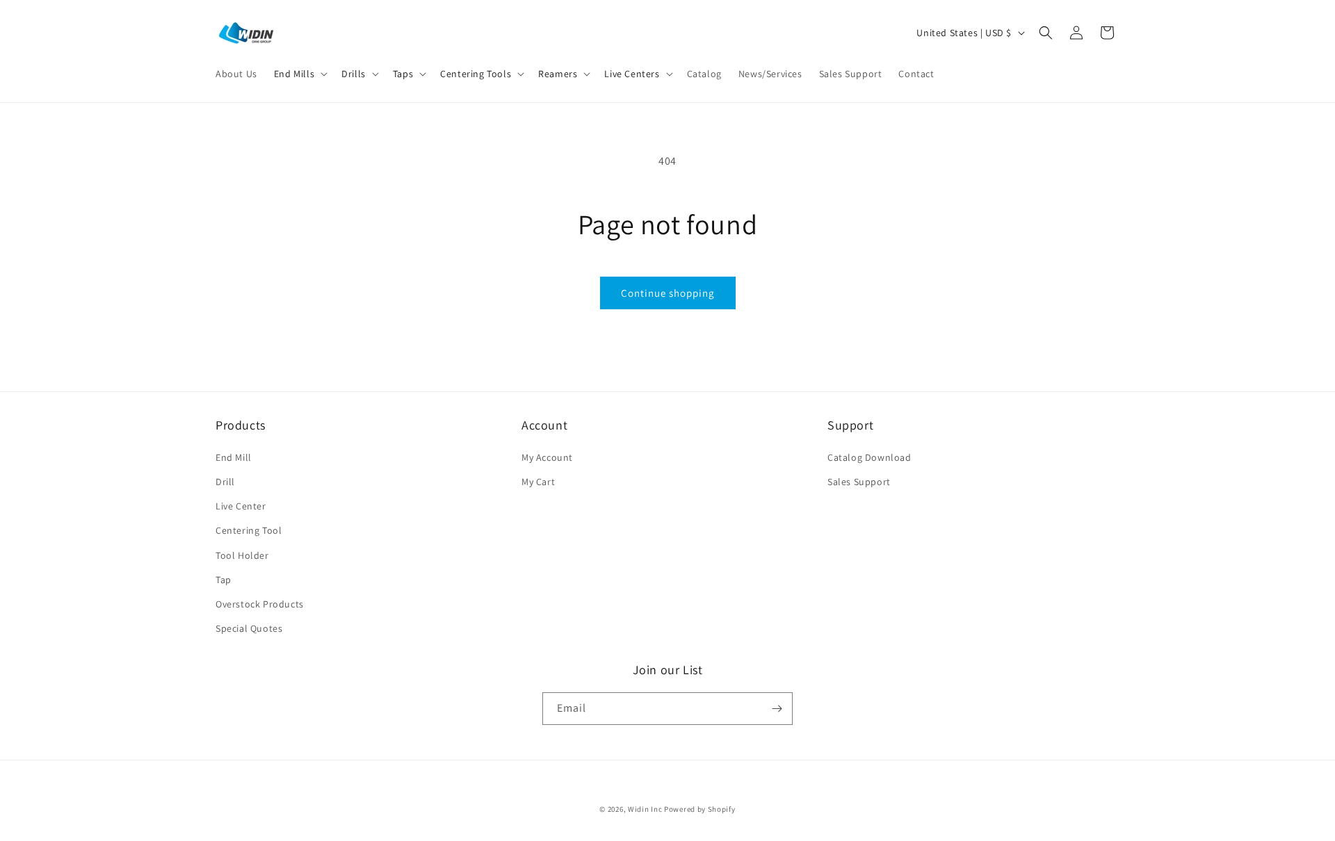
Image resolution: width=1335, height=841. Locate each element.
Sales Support (859, 481)
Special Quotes (249, 628)
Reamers (557, 73)
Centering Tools (475, 73)
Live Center (241, 506)
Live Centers (631, 73)
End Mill (234, 457)
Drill (225, 481)
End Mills (294, 73)
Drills (353, 73)
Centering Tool (249, 530)
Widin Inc (645, 809)
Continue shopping (668, 293)
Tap (224, 579)
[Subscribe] (776, 708)
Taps (403, 73)
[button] (299, 73)
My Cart (538, 481)
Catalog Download (869, 457)
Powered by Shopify (700, 809)
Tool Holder (242, 555)
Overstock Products (260, 604)
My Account (547, 457)
